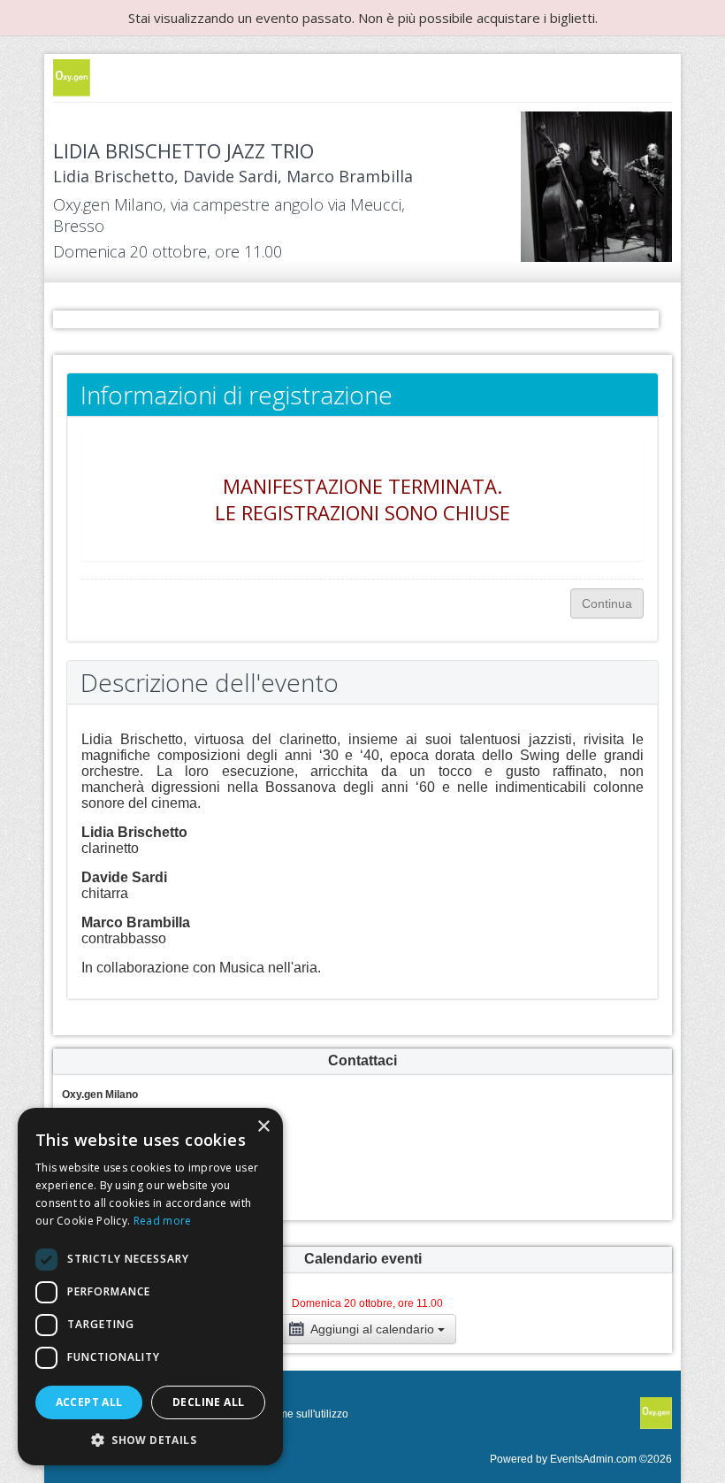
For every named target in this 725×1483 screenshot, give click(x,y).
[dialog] (150, 1286)
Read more (163, 1220)
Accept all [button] (89, 1402)
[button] (150, 1439)
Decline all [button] (208, 1402)
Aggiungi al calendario (373, 1329)
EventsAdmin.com (593, 1459)
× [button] (263, 1126)
